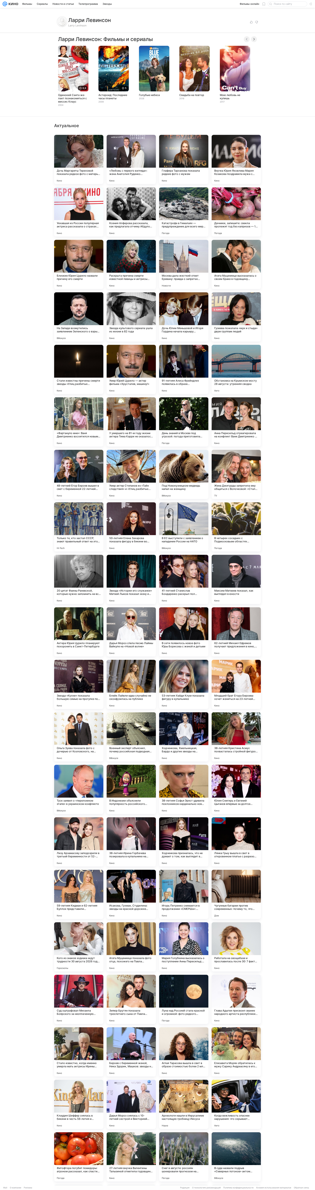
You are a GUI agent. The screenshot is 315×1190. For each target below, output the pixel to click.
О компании (15, 1187)
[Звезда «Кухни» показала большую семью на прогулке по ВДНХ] (78, 684)
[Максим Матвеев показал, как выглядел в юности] (236, 579)
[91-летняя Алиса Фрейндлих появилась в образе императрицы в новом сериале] (183, 369)
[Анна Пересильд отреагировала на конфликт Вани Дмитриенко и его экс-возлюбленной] (236, 422)
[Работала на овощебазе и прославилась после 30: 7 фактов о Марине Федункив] (236, 946)
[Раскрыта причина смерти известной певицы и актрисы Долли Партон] (131, 264)
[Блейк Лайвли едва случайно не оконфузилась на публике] (131, 684)
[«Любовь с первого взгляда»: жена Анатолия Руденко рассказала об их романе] (131, 159)
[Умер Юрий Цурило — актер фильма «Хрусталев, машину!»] (131, 369)
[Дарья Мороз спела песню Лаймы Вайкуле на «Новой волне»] (131, 632)
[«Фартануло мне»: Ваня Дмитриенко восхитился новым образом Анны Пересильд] (78, 422)
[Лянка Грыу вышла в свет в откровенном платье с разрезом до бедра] (236, 841)
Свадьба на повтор (191, 95)
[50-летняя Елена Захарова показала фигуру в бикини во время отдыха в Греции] (131, 527)
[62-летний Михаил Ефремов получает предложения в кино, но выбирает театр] (236, 632)
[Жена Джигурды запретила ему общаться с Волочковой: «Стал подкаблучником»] (236, 474)
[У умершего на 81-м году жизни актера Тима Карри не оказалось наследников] (131, 422)
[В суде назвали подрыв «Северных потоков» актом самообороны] (236, 1156)
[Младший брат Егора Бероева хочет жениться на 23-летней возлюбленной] (236, 684)
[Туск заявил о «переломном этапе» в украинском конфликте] (78, 789)
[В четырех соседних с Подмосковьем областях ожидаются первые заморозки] (236, 527)
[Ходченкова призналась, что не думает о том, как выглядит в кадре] (183, 841)
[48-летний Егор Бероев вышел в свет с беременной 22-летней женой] (78, 474)
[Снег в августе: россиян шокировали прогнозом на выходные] (183, 1156)
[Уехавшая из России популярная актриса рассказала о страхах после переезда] (78, 212)
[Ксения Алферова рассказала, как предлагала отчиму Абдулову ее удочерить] (131, 212)
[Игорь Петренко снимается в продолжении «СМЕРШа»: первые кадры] (183, 894)
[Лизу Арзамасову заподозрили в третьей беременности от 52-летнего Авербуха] (78, 841)
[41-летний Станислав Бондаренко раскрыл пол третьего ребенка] (183, 579)
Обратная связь (301, 1187)
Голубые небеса (149, 95)
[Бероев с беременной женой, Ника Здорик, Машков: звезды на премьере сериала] (131, 1051)
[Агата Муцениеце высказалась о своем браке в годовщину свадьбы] (236, 264)
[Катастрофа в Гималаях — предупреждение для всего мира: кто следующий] (183, 212)
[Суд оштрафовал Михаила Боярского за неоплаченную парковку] (78, 999)
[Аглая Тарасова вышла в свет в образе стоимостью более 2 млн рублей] (183, 1051)
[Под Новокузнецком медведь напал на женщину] (183, 474)
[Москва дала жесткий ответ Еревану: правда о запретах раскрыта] (183, 264)
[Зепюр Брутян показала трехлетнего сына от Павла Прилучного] (131, 999)
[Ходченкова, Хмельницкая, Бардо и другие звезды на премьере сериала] (183, 737)
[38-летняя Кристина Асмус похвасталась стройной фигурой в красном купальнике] (236, 737)
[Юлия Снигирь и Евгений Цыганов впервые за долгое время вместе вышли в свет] (236, 789)
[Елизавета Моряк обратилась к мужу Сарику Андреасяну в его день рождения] (236, 1051)
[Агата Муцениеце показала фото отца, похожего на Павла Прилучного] (131, 946)
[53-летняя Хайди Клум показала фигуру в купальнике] (183, 684)
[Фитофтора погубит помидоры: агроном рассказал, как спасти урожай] (78, 1156)
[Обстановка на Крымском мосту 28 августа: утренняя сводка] (236, 369)
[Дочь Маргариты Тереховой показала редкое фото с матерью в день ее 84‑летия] (78, 159)
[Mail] (5, 4)
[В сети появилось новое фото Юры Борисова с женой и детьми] (183, 632)
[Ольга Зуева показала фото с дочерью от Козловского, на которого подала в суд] (78, 737)
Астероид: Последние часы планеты (112, 96)
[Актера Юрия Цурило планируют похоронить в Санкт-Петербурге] (78, 632)
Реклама (28, 1187)
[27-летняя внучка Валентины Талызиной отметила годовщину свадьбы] (131, 1156)
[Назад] (247, 39)
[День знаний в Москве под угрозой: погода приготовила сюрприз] (183, 422)
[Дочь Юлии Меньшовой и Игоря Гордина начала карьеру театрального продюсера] (183, 317)
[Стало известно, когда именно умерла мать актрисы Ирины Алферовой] (78, 1051)
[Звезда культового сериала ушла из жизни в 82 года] (131, 317)
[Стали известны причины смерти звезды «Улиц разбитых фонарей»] (78, 369)
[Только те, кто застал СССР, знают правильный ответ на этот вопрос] (78, 527)
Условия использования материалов (273, 1187)
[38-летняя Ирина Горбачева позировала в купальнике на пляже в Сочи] (131, 841)
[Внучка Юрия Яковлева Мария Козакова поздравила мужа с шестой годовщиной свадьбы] (236, 159)
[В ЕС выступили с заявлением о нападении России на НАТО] (183, 527)
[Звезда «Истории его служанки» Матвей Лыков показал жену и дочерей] (131, 579)
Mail (5, 1187)
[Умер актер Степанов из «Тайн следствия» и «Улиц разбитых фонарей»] (131, 474)
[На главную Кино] (12, 4)
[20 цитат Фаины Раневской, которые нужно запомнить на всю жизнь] (78, 579)
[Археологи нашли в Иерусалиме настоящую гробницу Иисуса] (183, 1104)
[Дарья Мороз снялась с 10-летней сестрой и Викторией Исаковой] (131, 1104)
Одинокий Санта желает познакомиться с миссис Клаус (72, 98)
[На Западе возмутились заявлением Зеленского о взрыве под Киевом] (78, 317)
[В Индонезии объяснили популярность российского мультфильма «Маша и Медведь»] (131, 789)
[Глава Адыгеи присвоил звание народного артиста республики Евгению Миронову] (236, 999)
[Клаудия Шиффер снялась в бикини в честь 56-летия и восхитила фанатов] (78, 1104)
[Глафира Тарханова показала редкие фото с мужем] (183, 159)
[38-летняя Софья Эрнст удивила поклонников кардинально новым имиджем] (183, 789)
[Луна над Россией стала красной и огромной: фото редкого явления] (183, 999)
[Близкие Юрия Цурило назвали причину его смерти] (78, 264)
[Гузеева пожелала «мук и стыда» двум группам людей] (236, 317)
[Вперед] (254, 39)
